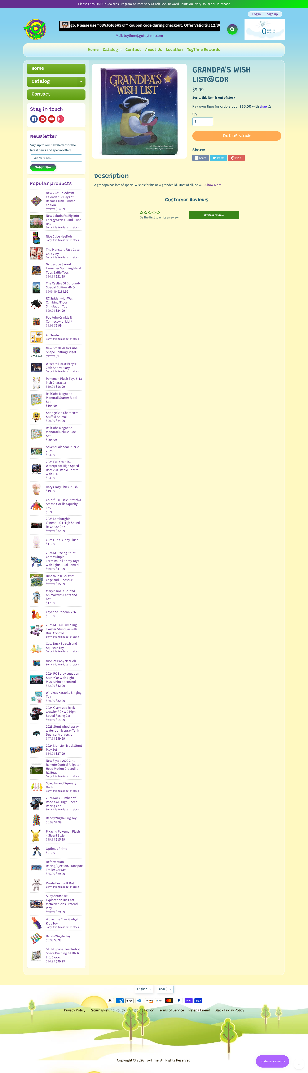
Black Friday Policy (229, 1010)
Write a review (214, 215)
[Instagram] (60, 119)
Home (93, 50)
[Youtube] (51, 119)
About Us (153, 50)
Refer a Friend (199, 1010)
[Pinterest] (43, 119)
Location (174, 50)
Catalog (113, 51)
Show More (213, 185)
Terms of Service (171, 1010)
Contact (133, 50)
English (142, 989)
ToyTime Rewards (203, 50)
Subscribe (43, 167)
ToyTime (152, 1060)
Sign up (272, 14)
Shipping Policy (141, 1010)
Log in (256, 14)
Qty (194, 114)
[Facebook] (34, 119)
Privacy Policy (74, 1010)
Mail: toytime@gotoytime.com (139, 36)
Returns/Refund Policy (107, 1010)
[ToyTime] (34, 29)
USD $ (163, 989)
